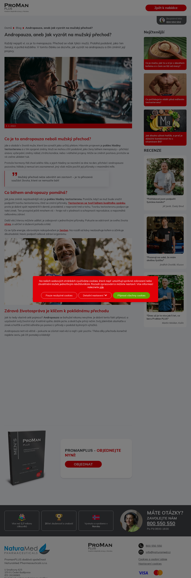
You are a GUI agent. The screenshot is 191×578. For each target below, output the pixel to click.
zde (102, 287)
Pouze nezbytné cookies (59, 295)
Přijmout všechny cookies (131, 295)
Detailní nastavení (93, 295)
